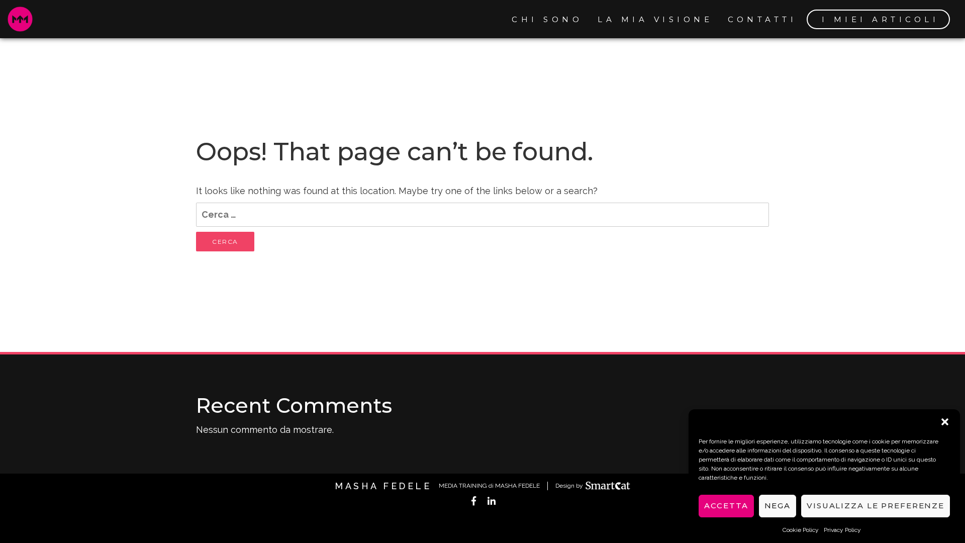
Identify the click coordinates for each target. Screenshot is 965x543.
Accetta (726, 506)
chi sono (547, 19)
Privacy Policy (842, 529)
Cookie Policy (801, 529)
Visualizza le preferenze (875, 506)
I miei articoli (880, 19)
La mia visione (655, 19)
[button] (945, 422)
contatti (762, 19)
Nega (777, 506)
